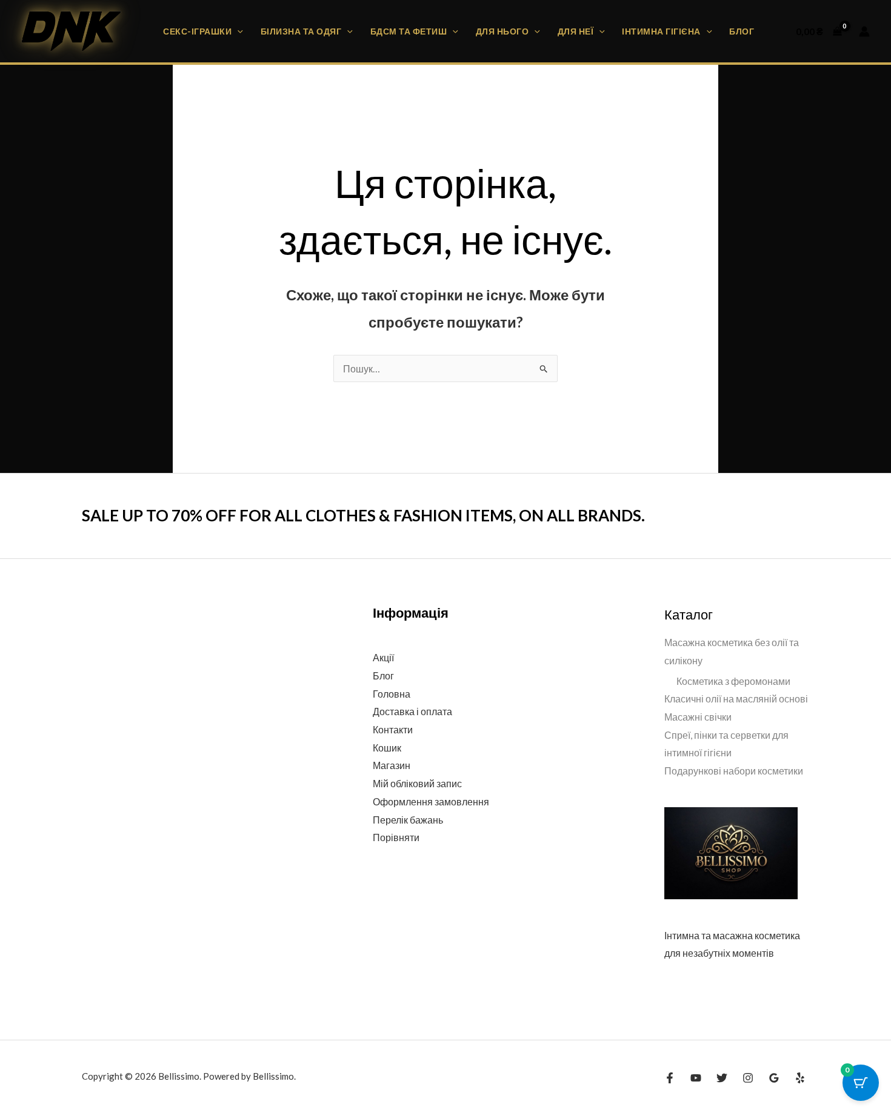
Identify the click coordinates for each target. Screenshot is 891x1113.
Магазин (391, 765)
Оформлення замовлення (431, 801)
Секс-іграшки (197, 31)
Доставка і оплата (412, 711)
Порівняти (396, 837)
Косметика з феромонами (733, 681)
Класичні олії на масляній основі (736, 698)
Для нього (502, 31)
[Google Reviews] (774, 1077)
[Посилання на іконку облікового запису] (864, 31)
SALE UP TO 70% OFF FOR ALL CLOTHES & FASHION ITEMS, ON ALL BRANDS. (363, 515)
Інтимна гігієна (661, 31)
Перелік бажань (408, 819)
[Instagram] (748, 1077)
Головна (391, 693)
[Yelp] (800, 1077)
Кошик (387, 747)
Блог (741, 31)
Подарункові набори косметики (733, 770)
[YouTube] (695, 1077)
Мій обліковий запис (417, 783)
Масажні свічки (698, 716)
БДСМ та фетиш (408, 31)
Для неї (576, 31)
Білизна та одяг (301, 31)
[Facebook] (669, 1077)
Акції (383, 657)
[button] (237, 31)
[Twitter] (721, 1077)
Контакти (393, 729)
